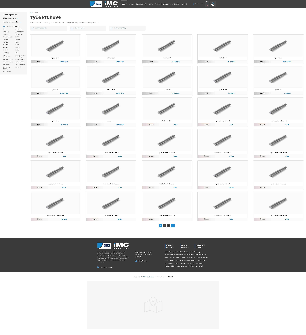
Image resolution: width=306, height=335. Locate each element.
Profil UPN (6, 52)
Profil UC (5, 50)
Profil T (17, 45)
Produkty (124, 4)
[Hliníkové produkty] (48, 28)
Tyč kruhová (6, 64)
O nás (151, 4)
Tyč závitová (7, 71)
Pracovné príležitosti (162, 4)
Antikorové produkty (11, 22)
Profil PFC (6, 45)
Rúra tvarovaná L (20, 59)
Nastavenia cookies (106, 267)
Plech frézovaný (19, 31)
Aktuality (175, 4)
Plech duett (18, 29)
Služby (131, 4)
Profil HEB (17, 39)
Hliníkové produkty (10, 15)
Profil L (16, 42)
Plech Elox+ (6, 31)
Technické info (141, 4)
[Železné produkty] (88, 28)
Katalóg (35, 13)
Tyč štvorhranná (8, 62)
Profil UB (17, 47)
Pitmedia (170, 277)
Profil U (5, 47)
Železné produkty (9, 18)
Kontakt (184, 4)
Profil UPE (17, 50)
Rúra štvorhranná (8, 59)
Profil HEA (6, 39)
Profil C (17, 37)
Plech (4, 29)
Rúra (16, 52)
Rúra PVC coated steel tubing (20, 56)
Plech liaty (6, 34)
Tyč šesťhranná (19, 62)
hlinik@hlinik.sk (142, 261)
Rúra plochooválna (7, 56)
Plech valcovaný (8, 37)
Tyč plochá (18, 67)
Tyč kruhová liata (20, 64)
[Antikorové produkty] (127, 28)
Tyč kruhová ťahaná (6, 68)
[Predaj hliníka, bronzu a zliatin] (104, 4)
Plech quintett (19, 34)
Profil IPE (5, 42)
